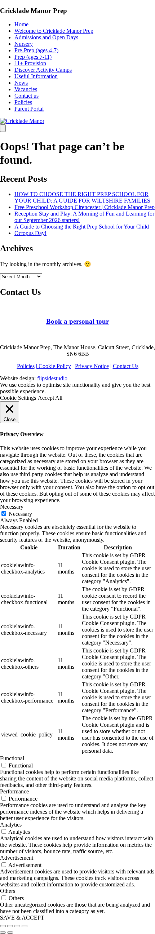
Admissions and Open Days (46, 37)
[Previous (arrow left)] (3, 932)
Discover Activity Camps (43, 70)
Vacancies (25, 89)
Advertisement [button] (16, 858)
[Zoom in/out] (24, 926)
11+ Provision (30, 63)
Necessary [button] (11, 507)
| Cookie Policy (53, 366)
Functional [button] (12, 758)
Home (21, 24)
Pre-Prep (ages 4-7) (36, 50)
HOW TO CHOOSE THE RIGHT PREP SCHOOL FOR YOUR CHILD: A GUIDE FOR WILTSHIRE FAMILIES (82, 197)
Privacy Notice (92, 366)
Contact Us (125, 366)
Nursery (23, 44)
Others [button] (7, 891)
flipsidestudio (52, 378)
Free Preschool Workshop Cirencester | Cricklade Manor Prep (84, 207)
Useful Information (36, 76)
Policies (23, 102)
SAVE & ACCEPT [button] (22, 918)
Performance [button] (14, 791)
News (21, 83)
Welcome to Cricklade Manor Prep (53, 31)
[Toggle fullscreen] (17, 926)
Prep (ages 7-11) (33, 57)
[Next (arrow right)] (10, 932)
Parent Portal (29, 109)
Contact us (26, 96)
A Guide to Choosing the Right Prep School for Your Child (81, 226)
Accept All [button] (50, 398)
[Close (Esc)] (3, 926)
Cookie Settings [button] (18, 398)
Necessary (20, 514)
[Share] (10, 926)
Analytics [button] (11, 825)
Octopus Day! (30, 233)
